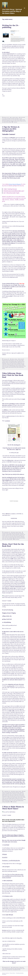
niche (9, 536)
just (21, 118)
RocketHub (4, 857)
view (16, 538)
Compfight (9, 600)
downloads (17, 534)
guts (15, 796)
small (15, 120)
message (22, 363)
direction (6, 794)
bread (9, 360)
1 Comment (15, 122)
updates (6, 367)
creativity (6, 968)
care (3, 118)
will (2, 122)
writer (20, 367)
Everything (12, 361)
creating (7, 534)
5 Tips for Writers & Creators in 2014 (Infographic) (10, 129)
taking (24, 799)
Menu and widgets (24, 9)
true (12, 800)
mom (23, 535)
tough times (10, 969)
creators (6, 361)
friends (7, 362)
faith (22, 361)
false (17, 794)
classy (20, 360)
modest (20, 119)
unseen (3, 367)
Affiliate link (10, 460)
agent (24, 791)
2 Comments (17, 539)
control (10, 793)
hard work (18, 796)
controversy (14, 793)
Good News (12, 796)
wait (17, 538)
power (16, 798)
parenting (12, 536)
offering (8, 364)
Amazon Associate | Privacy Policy (8, 973)
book (24, 117)
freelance (4, 535)
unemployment (15, 969)
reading (22, 364)
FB (23, 361)
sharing (18, 799)
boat (5, 360)
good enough (6, 796)
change (3, 793)
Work (13, 367)
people (12, 364)
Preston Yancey (18, 364)
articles (7, 533)
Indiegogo (4, 854)
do (11, 118)
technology (13, 366)
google (11, 362)
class (17, 360)
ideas (21, 362)
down (13, 118)
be (20, 117)
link (12, 535)
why (25, 120)
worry (15, 367)
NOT (3, 120)
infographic (4, 363)
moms (3, 536)
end (15, 118)
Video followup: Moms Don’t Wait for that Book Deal (12, 375)
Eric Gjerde (4, 815)
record (9, 799)
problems (18, 536)
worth (5, 122)
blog (3, 360)
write (7, 122)
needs (3, 798)
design (9, 118)
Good (3, 796)
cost (7, 118)
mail (13, 119)
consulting (7, 793)
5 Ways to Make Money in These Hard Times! (13, 807)
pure (7, 799)
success (18, 120)
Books (17, 117)
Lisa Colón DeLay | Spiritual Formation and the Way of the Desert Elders (12, 11)
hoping (18, 362)
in (19, 118)
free (24, 534)
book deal (17, 533)
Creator (3, 361)
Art (11, 117)
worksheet (7, 420)
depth (10, 534)
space (8, 366)
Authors (13, 117)
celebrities (21, 792)
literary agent (14, 797)
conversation (19, 793)
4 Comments (14, 801)
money (23, 119)
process (21, 798)
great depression (11, 968)
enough (15, 794)
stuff (10, 366)
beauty (10, 533)
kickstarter (4, 119)
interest (9, 797)
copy (5, 118)
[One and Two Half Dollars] (14, 812)
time (10, 800)
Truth (14, 800)
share (5, 366)
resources (12, 120)
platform (13, 798)
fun (9, 362)
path (5, 120)
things (21, 120)
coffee (22, 360)
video (14, 538)
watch (20, 538)
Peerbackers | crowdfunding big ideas (11, 860)
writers (22, 367)
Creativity (13, 967)
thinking (19, 366)
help (14, 362)
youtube (11, 539)
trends (24, 366)
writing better (7, 801)
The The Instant (13, 876)
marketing (18, 363)
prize (19, 798)
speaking (10, 538)
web (9, 367)
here (20, 863)
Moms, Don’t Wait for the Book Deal (13, 545)
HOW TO (3, 797)
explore (15, 361)
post (14, 364)
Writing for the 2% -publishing (10, 26)
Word (20, 800)
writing (9, 122)
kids (7, 119)
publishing (8, 120)
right (3, 366)
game (23, 794)
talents (3, 800)
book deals (22, 533)
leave (9, 119)
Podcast (16, 359)
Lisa (11, 119)
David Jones (4, 600)
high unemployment (18, 968)
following (3, 362)
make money (16, 119)
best (22, 117)
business (12, 360)
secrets (15, 799)
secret (12, 799)
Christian (3, 534)
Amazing (3, 533)
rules (5, 538)
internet (8, 363)
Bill (23, 359)
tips (23, 120)
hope (17, 118)
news (6, 364)
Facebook (19, 361)
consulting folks (10, 686)
